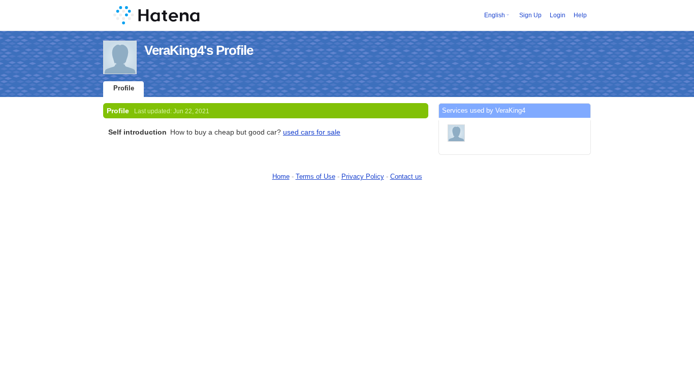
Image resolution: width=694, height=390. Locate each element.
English (494, 15)
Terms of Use (315, 176)
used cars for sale (311, 132)
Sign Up (530, 15)
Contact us (406, 176)
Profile (123, 88)
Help (580, 15)
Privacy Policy (362, 176)
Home (281, 176)
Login (557, 15)
